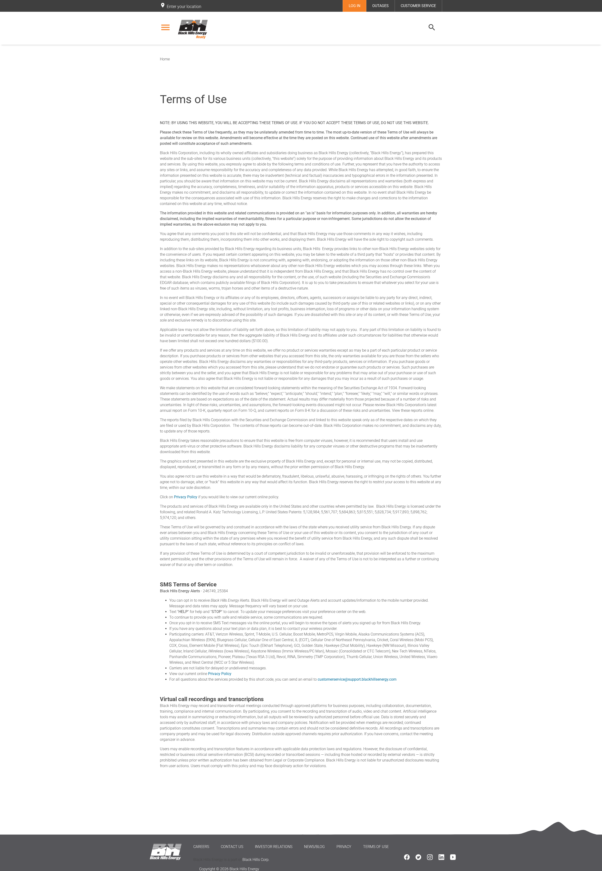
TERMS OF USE (376, 846)
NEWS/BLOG (314, 846)
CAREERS (201, 846)
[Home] (193, 29)
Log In (354, 6)
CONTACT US (232, 846)
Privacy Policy (185, 497)
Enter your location (184, 6)
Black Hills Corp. (255, 859)
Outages (380, 6)
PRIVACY (344, 846)
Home (165, 59)
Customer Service (418, 6)
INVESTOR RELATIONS (273, 846)
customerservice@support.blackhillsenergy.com (357, 679)
